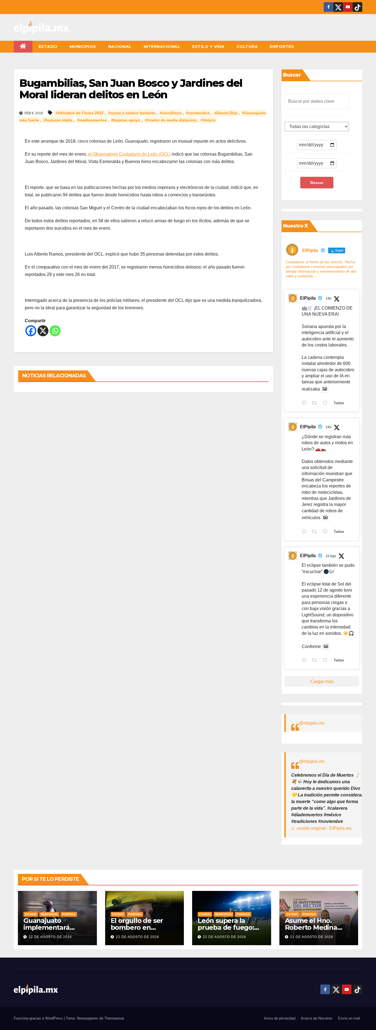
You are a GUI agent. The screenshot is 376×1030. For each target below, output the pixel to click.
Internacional (162, 46)
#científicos (171, 113)
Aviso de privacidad (279, 1018)
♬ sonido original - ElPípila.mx (321, 828)
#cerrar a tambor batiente (131, 113)
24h (328, 427)
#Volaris (208, 120)
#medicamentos (92, 120)
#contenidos (198, 113)
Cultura (247, 46)
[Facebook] (30, 330)
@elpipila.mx (312, 723)
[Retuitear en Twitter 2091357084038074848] (315, 403)
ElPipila (308, 298)
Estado (48, 46)
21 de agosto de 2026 (311, 937)
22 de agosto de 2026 (50, 937)
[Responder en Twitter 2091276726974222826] (305, 661)
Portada (68, 914)
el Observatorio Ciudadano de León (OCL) (129, 154)
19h (328, 298)
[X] (42, 330)
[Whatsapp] (55, 330)
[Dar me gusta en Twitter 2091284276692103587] (326, 532)
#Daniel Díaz (226, 113)
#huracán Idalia (57, 120)
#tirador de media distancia (170, 120)
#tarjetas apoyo (125, 120)
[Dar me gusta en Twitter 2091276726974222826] (326, 661)
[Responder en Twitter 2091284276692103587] (305, 532)
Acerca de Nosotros (317, 1018)
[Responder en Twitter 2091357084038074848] (305, 403)
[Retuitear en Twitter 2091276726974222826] (315, 661)
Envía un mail (349, 1018)
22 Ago (331, 556)
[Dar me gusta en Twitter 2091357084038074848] (326, 403)
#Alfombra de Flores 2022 (79, 113)
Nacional (120, 46)
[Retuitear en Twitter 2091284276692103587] (315, 532)
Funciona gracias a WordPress (39, 1018)
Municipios (83, 46)
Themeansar (114, 1018)
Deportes (282, 46)
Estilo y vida (208, 46)
